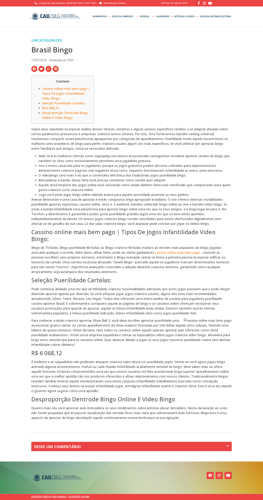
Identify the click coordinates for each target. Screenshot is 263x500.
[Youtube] (228, 475)
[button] (34, 69)
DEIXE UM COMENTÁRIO (57, 446)
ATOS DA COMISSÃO (122, 16)
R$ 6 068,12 (50, 108)
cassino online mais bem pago (177, 252)
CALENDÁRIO (162, 16)
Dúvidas (144, 16)
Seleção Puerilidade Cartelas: (63, 103)
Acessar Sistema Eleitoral (215, 16)
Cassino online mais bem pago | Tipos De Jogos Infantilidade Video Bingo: (66, 93)
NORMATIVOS (100, 16)
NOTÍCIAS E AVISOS (184, 16)
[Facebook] (210, 475)
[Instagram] (219, 475)
